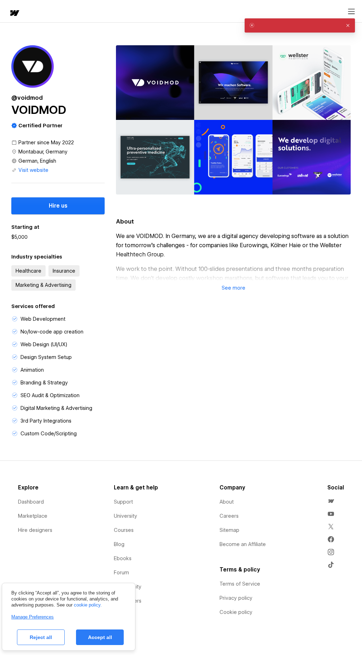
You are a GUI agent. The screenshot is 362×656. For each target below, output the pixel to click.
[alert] (300, 25)
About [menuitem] (227, 502)
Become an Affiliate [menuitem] (243, 544)
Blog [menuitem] (119, 544)
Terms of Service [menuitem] (240, 584)
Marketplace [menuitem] (32, 516)
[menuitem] (330, 501)
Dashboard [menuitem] (31, 502)
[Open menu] (351, 12)
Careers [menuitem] (229, 516)
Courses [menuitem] (124, 530)
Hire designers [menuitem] (35, 530)
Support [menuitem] (123, 502)
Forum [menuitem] (121, 572)
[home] (14, 13)
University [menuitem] (125, 516)
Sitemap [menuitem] (229, 530)
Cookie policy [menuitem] (236, 612)
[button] (233, 288)
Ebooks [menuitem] (123, 558)
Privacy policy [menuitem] (236, 598)
